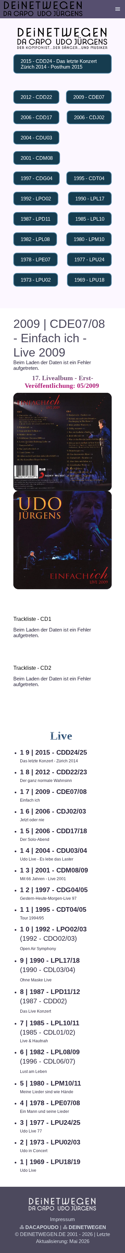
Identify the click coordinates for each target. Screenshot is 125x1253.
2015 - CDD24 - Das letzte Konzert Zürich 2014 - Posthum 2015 (59, 64)
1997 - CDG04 (36, 178)
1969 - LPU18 (89, 280)
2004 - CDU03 (36, 137)
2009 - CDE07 (88, 97)
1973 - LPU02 (36, 280)
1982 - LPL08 (35, 239)
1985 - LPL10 (89, 219)
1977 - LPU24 (89, 259)
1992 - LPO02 (36, 198)
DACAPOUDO (42, 1227)
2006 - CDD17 (36, 117)
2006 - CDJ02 (89, 117)
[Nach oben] (108, 597)
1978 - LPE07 (35, 259)
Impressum (62, 1219)
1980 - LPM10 (89, 239)
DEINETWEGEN (87, 1227)
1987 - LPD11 (35, 219)
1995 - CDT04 (89, 178)
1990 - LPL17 (89, 198)
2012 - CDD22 (36, 97)
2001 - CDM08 (37, 158)
